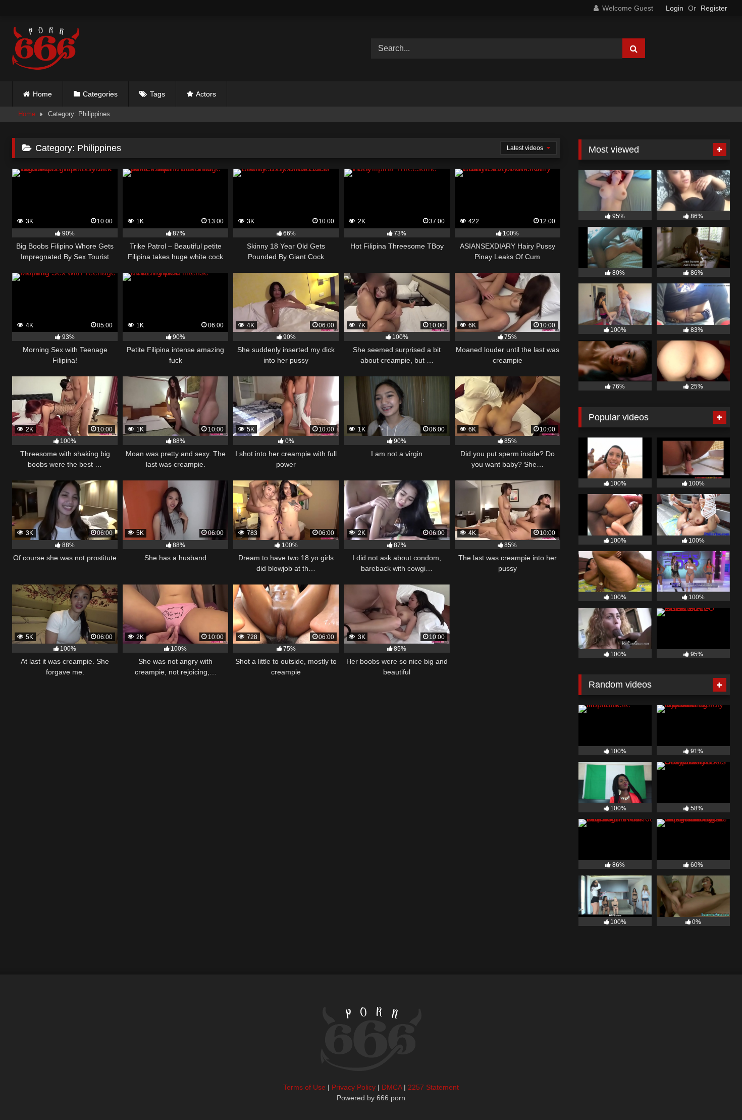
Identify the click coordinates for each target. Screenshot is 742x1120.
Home (42, 94)
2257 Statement (433, 1087)
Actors (206, 94)
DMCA (392, 1087)
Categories (100, 94)
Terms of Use (304, 1087)
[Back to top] (711, 1090)
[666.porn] (45, 48)
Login (674, 8)
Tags (157, 94)
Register (714, 8)
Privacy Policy (354, 1087)
